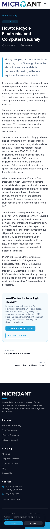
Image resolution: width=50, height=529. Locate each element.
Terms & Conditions (32, 514)
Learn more (8, 519)
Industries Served (10, 440)
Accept (14, 523)
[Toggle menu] (45, 4)
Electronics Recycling (11, 425)
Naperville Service (10, 463)
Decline (33, 523)
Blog (4, 468)
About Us (6, 454)
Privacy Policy (11, 514)
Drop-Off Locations (10, 459)
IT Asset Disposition (10, 435)
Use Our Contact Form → (13, 499)
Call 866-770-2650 (17, 335)
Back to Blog (11, 15)
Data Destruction (9, 430)
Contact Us (7, 473)
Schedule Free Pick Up (19, 328)
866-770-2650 (12, 494)
